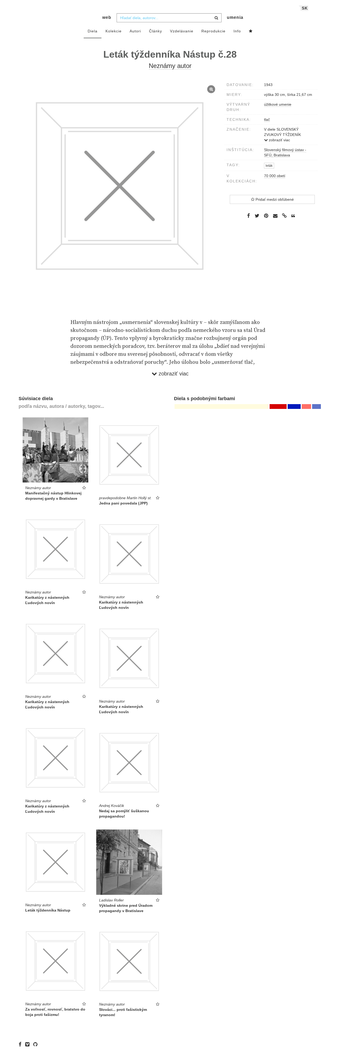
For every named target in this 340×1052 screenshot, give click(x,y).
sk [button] (305, 8)
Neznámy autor (170, 65)
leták (269, 166)
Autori (135, 31)
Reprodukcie (213, 31)
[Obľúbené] (251, 31)
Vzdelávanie (181, 31)
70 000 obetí (274, 176)
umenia (235, 17)
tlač (267, 119)
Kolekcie (113, 31)
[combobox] (169, 17)
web (106, 17)
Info (237, 31)
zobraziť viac (279, 140)
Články (155, 31)
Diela (92, 31)
